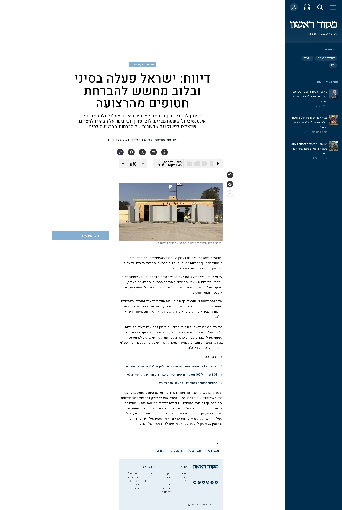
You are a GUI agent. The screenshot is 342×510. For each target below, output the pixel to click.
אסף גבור (172, 140)
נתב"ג (307, 58)
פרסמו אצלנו (133, 473)
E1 (333, 65)
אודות (153, 477)
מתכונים (167, 488)
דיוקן (169, 473)
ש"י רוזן (323, 158)
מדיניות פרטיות (131, 477)
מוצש (168, 477)
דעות (184, 477)
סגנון (169, 485)
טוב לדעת (166, 492)
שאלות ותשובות (135, 486)
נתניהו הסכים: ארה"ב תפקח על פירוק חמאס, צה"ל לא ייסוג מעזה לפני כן (308, 96)
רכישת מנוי (150, 481)
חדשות (183, 473)
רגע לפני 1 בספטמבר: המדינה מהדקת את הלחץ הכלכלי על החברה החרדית (171, 366)
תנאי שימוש (133, 481)
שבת (169, 481)
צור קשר (151, 473)
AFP (325, 106)
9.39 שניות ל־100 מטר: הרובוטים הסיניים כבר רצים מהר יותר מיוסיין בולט (172, 374)
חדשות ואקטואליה (142, 64)
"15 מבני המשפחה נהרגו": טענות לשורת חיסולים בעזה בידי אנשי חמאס (309, 148)
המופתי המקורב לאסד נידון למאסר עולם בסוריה (187, 383)
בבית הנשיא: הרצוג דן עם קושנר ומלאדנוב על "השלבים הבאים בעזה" (309, 122)
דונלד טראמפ (326, 58)
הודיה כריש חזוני (319, 132)
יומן (185, 481)
